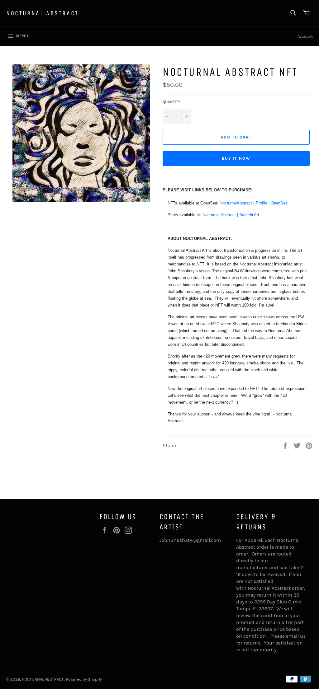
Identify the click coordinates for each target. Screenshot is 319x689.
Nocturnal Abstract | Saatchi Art (230, 215)
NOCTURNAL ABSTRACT (42, 13)
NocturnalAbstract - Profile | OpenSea (254, 203)
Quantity (171, 102)
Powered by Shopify (84, 679)
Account (305, 36)
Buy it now (236, 158)
